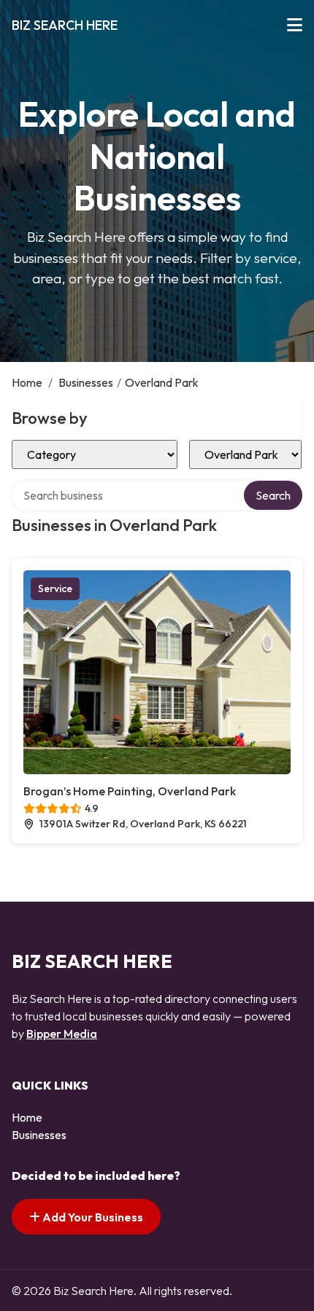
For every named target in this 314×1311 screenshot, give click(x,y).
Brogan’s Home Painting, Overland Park (129, 791)
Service (55, 588)
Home (27, 382)
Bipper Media (61, 1033)
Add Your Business (91, 1217)
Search (273, 495)
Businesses (85, 382)
